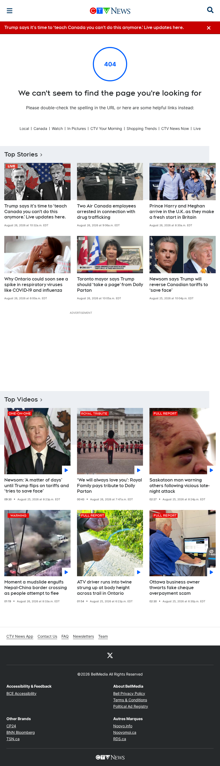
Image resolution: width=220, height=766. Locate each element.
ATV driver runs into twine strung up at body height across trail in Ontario (104, 587)
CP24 (11, 726)
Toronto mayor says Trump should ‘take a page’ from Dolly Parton (110, 284)
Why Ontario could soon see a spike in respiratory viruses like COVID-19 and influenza (36, 284)
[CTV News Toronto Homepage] (110, 11)
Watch (57, 128)
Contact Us (47, 636)
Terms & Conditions (130, 700)
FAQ (65, 636)
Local (24, 128)
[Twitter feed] (110, 655)
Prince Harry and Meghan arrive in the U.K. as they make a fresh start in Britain (181, 211)
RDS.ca (119, 738)
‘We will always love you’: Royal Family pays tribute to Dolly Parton (109, 485)
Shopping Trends (142, 128)
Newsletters (83, 636)
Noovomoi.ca (124, 732)
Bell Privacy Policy (129, 693)
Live (197, 128)
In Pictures (76, 128)
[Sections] (9, 10)
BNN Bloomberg (20, 732)
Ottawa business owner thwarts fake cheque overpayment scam (174, 587)
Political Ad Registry (130, 706)
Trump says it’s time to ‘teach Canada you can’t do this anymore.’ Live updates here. (35, 211)
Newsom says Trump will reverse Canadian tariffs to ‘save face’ (178, 284)
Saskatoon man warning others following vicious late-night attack (179, 485)
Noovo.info (122, 726)
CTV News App (19, 636)
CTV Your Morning (106, 128)
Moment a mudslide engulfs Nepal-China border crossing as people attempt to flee (35, 587)
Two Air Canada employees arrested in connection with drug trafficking (106, 211)
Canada (40, 128)
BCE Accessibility (21, 693)
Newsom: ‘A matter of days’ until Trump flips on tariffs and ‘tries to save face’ (36, 485)
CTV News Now (175, 128)
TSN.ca (13, 738)
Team (103, 636)
